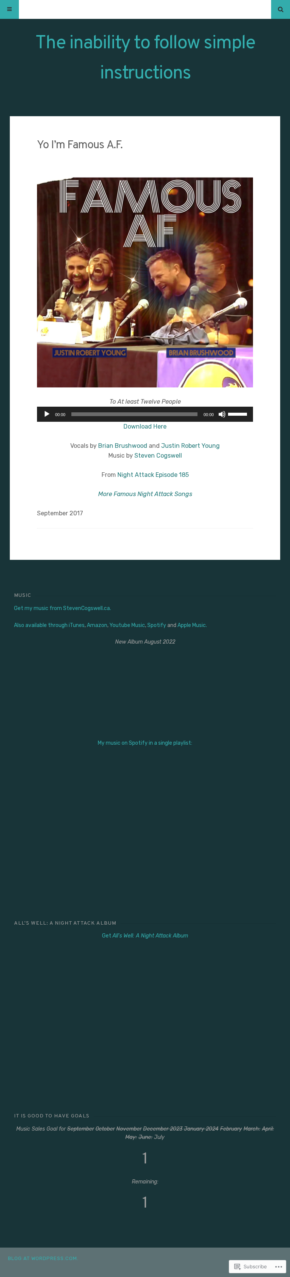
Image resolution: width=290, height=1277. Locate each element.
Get (145, 936)
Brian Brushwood (122, 445)
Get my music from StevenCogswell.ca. (62, 608)
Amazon (97, 625)
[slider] (238, 413)
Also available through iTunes (49, 625)
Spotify (156, 625)
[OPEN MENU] (9, 9)
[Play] (47, 414)
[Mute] (222, 414)
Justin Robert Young (190, 445)
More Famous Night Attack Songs (145, 494)
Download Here (145, 426)
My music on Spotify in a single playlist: (145, 743)
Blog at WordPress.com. (43, 1258)
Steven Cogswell (158, 455)
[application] (145, 414)
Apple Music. (192, 625)
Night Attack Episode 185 (153, 474)
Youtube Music (127, 625)
